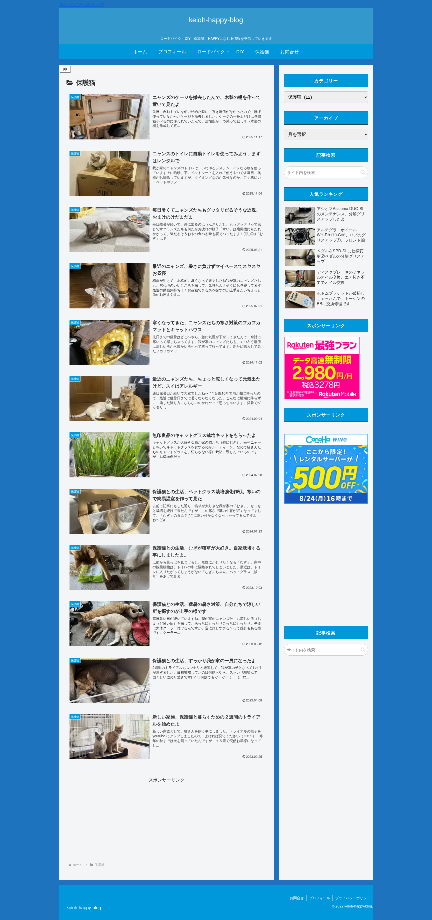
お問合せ (297, 897)
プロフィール (319, 897)
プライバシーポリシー (352, 897)
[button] (362, 172)
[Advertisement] (166, 819)
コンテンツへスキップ (81, 4)
